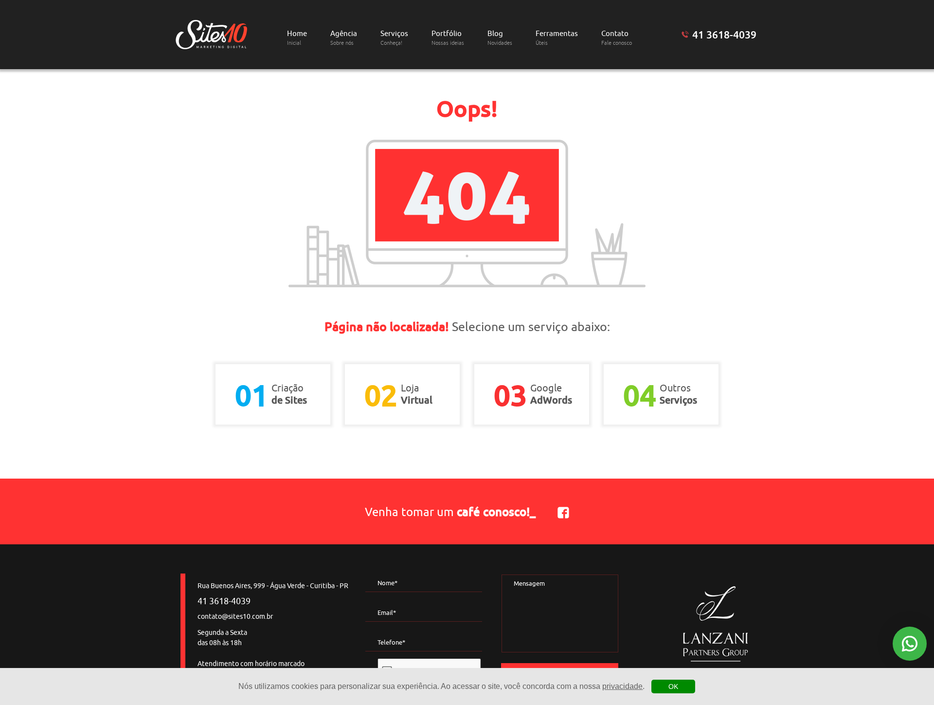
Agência (343, 37)
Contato (616, 37)
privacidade (622, 686)
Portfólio (447, 37)
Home (297, 37)
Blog (499, 37)
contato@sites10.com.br (235, 616)
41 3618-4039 (724, 34)
